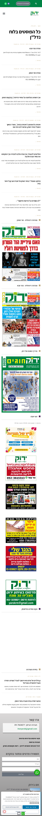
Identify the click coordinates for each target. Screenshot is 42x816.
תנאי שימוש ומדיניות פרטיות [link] (29, 738)
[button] (36, 3)
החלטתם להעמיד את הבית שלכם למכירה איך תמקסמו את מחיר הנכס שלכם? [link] (21, 155)
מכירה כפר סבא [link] (35, 48)
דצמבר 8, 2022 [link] (30, 150)
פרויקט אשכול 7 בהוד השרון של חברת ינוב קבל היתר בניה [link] (22, 182)
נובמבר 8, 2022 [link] (30, 177)
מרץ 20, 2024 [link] (30, 93)
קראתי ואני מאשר (30, 807)
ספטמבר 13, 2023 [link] (29, 120)
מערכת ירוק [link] (37, 44)
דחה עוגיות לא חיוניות (12, 807)
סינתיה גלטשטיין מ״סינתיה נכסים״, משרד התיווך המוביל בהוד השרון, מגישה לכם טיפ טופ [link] (23, 125)
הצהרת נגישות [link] (34, 742)
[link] (8, 3)
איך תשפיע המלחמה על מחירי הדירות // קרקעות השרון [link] (21, 97)
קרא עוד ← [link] (37, 60)
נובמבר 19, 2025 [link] (30, 44)
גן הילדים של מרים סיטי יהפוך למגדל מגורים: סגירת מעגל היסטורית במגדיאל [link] (22, 681)
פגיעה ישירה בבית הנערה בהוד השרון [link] (28, 701)
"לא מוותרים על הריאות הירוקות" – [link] (28, 201)
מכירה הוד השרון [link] (35, 73)
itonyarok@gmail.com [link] (27, 728)
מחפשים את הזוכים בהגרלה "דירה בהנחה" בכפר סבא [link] (17, 790)
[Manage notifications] (4, 811)
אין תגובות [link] (16, 44)
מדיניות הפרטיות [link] (34, 803)
